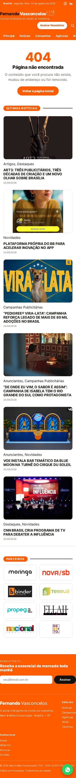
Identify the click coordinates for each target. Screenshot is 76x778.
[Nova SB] (56, 573)
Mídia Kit (5, 745)
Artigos (9, 164)
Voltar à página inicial (38, 91)
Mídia (65, 721)
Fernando (23, 13)
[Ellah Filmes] (56, 610)
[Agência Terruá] (56, 591)
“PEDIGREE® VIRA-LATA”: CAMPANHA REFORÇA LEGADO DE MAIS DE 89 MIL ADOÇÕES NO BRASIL (35, 317)
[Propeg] (20, 610)
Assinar (65, 679)
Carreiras (67, 726)
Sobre (3, 740)
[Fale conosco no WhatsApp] (67, 769)
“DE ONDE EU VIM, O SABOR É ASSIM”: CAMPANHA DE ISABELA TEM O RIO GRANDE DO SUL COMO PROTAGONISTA (37, 391)
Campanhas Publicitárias (23, 307)
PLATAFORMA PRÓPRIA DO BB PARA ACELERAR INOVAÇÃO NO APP (34, 246)
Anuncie (5, 750)
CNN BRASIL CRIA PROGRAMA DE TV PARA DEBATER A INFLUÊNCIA (34, 532)
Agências (62, 35)
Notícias (24, 35)
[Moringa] (20, 573)
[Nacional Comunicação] (20, 629)
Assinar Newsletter (52, 25)
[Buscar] (72, 25)
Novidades (11, 237)
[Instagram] (65, 3)
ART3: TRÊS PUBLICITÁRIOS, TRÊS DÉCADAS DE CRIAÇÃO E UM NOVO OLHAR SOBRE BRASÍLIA (32, 174)
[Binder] (20, 591)
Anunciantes (13, 381)
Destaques (25, 164)
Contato (5, 754)
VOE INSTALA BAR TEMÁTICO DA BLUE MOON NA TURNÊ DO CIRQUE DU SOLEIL (37, 463)
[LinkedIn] (71, 3)
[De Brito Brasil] (56, 629)
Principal (8, 35)
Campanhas (43, 35)
